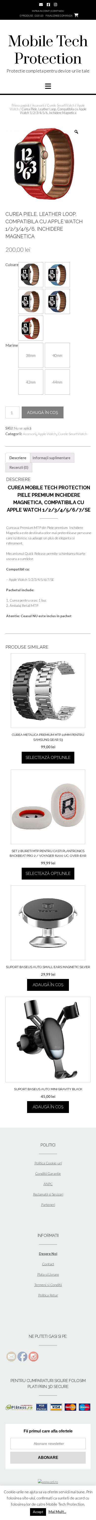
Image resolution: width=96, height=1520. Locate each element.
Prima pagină (20, 105)
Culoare (11, 264)
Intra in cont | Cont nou (48, 10)
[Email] (41, 4)
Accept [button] (38, 1512)
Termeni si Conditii (48, 1285)
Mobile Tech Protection (48, 50)
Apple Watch (47, 434)
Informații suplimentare (51, 457)
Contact (48, 1264)
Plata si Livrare (48, 1274)
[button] (30, 274)
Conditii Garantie (48, 1173)
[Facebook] (48, 4)
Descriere (17, 457)
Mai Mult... (57, 1511)
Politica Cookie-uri (48, 1163)
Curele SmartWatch (60, 105)
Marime (11, 345)
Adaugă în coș (42, 412)
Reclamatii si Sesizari (48, 1194)
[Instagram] (55, 4)
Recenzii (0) (18, 467)
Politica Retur (48, 1295)
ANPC (48, 1184)
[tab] (17, 458)
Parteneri (48, 1204)
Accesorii (38, 105)
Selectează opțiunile (48, 757)
